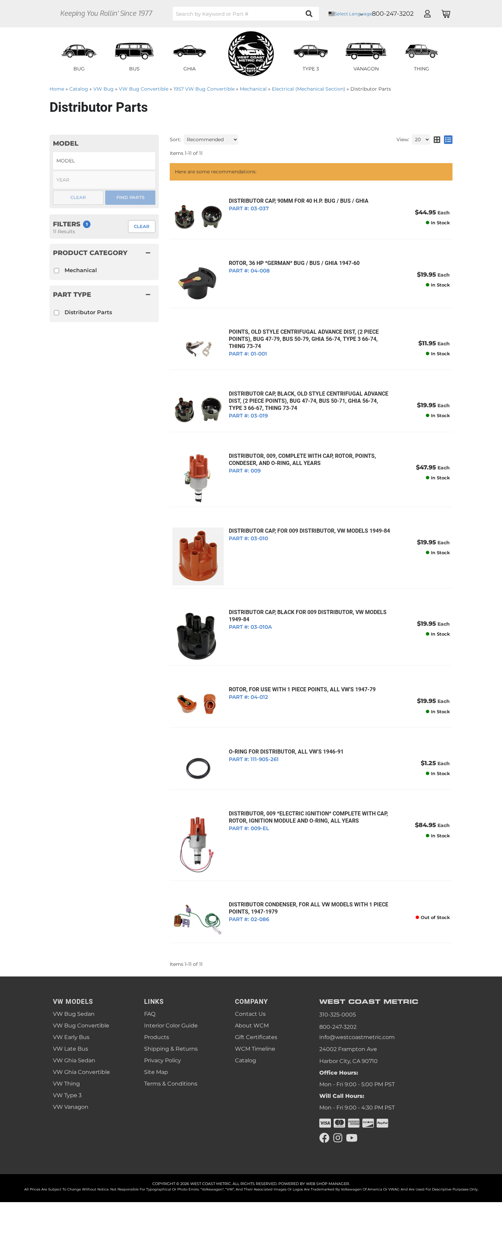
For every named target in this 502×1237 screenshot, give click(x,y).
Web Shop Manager (327, 1183)
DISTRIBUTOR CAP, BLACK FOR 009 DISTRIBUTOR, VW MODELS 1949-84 (308, 616)
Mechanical (81, 270)
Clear (142, 226)
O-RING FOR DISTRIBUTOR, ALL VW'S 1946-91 (286, 751)
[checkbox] (56, 312)
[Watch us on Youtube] (352, 1138)
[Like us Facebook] (324, 1138)
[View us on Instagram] (337, 1138)
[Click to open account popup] (427, 13)
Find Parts (130, 197)
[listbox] (104, 161)
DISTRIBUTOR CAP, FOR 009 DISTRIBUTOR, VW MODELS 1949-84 (309, 531)
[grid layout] (437, 139)
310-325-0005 (337, 1014)
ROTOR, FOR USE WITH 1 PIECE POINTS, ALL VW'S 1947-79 (302, 689)
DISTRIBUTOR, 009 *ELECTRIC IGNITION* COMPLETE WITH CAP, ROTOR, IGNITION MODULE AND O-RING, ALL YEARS (308, 817)
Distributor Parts (88, 312)
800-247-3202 (338, 1027)
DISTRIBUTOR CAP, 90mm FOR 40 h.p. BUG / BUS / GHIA (298, 201)
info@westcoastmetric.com (357, 1037)
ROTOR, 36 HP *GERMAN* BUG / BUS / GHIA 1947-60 (294, 263)
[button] (246, 14)
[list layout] (448, 139)
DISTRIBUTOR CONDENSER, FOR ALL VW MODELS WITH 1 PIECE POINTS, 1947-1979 (308, 908)
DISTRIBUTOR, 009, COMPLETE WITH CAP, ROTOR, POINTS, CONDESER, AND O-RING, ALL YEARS (302, 459)
